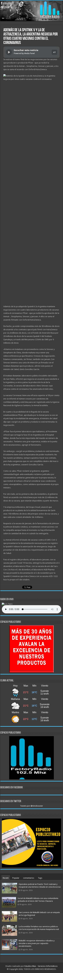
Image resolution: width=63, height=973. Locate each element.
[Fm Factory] (31, 10)
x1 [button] (54, 52)
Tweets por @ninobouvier (31, 806)
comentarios (28, 878)
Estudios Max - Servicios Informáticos (40, 966)
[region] (31, 648)
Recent (6, 878)
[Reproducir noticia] (9, 52)
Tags (40, 878)
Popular (15, 878)
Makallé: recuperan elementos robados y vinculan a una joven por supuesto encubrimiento (36, 943)
